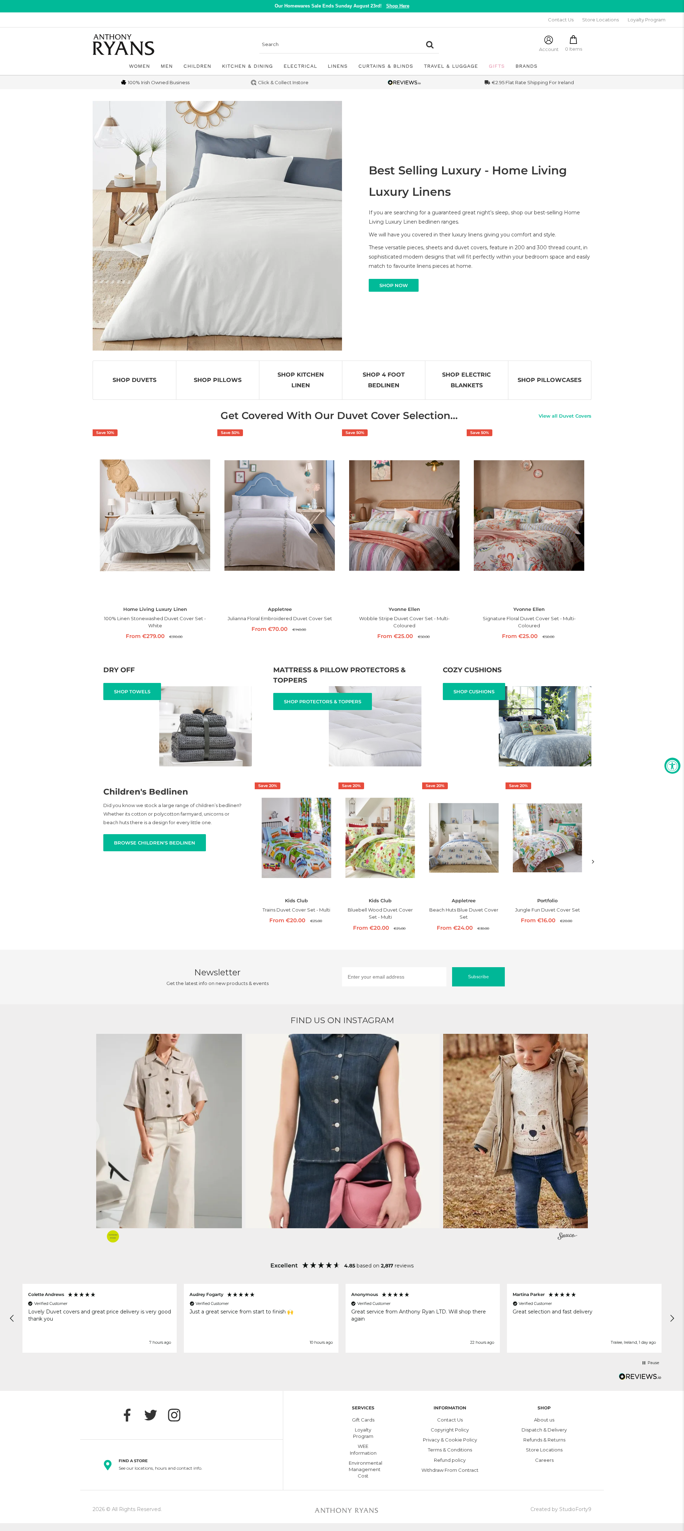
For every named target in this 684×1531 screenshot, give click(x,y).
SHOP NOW (393, 285)
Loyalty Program (646, 19)
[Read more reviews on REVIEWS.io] (640, 1378)
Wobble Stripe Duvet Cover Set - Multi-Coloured (404, 622)
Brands (526, 66)
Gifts (497, 66)
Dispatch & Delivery (544, 1430)
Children (197, 66)
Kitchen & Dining (247, 66)
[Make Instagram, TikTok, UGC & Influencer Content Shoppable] (567, 1237)
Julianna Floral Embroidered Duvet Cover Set (280, 618)
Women (139, 66)
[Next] (593, 861)
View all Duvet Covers (565, 416)
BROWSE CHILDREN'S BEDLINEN (154, 843)
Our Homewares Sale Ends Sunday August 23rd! (342, 6)
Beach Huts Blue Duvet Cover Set (463, 913)
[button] (145, 1131)
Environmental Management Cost (363, 1469)
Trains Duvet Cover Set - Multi (296, 910)
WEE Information (363, 1449)
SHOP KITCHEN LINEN (301, 380)
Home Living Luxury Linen (155, 609)
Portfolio (547, 900)
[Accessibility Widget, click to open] (672, 765)
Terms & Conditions (450, 1450)
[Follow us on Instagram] (178, 1415)
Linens (338, 66)
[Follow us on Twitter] (154, 1415)
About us (544, 1420)
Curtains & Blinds (385, 66)
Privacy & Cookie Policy (450, 1440)
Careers (544, 1460)
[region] (342, 1318)
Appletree (280, 609)
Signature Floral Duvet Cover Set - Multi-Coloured (529, 622)
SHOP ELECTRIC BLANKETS (466, 380)
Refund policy (450, 1460)
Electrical (300, 66)
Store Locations (600, 19)
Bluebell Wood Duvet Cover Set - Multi (380, 913)
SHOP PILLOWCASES (549, 380)
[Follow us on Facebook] (131, 1415)
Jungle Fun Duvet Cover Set (547, 910)
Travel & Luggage (451, 66)
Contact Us (561, 19)
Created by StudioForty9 (560, 1509)
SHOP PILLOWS (218, 380)
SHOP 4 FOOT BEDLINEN (384, 380)
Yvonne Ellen (404, 609)
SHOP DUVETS (134, 380)
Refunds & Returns (544, 1440)
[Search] (430, 44)
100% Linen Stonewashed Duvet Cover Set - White (155, 622)
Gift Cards (363, 1420)
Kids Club (296, 900)
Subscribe (478, 977)
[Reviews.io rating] (404, 82)
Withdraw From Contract (449, 1470)
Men (167, 66)
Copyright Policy (450, 1430)
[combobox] (340, 44)
